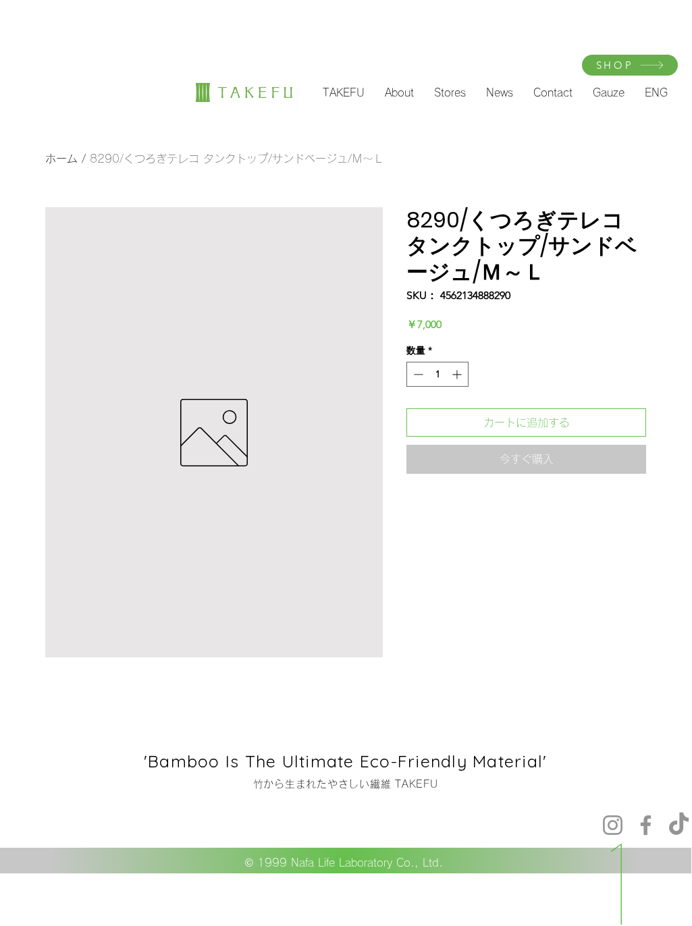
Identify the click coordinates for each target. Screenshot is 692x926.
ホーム (61, 158)
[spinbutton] (437, 374)
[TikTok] (679, 825)
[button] (344, 92)
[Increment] (458, 374)
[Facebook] (646, 825)
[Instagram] (613, 825)
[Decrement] (416, 374)
